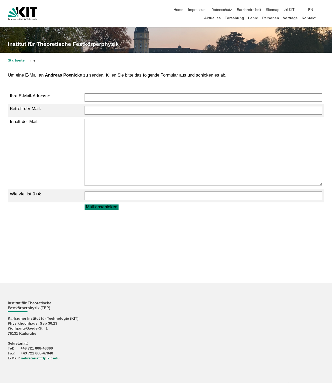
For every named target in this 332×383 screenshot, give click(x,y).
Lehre (253, 18)
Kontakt (309, 18)
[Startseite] (322, 18)
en (310, 10)
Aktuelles (212, 18)
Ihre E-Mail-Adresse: (30, 95)
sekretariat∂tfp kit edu (40, 358)
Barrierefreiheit (249, 10)
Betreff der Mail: (25, 108)
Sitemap (272, 10)
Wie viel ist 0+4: (25, 194)
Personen (270, 18)
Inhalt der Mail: (24, 121)
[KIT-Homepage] (22, 13)
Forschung (234, 18)
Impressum (197, 10)
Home (178, 10)
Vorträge (290, 18)
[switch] (322, 10)
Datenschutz (221, 10)
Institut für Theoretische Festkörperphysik (63, 44)
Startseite (16, 60)
